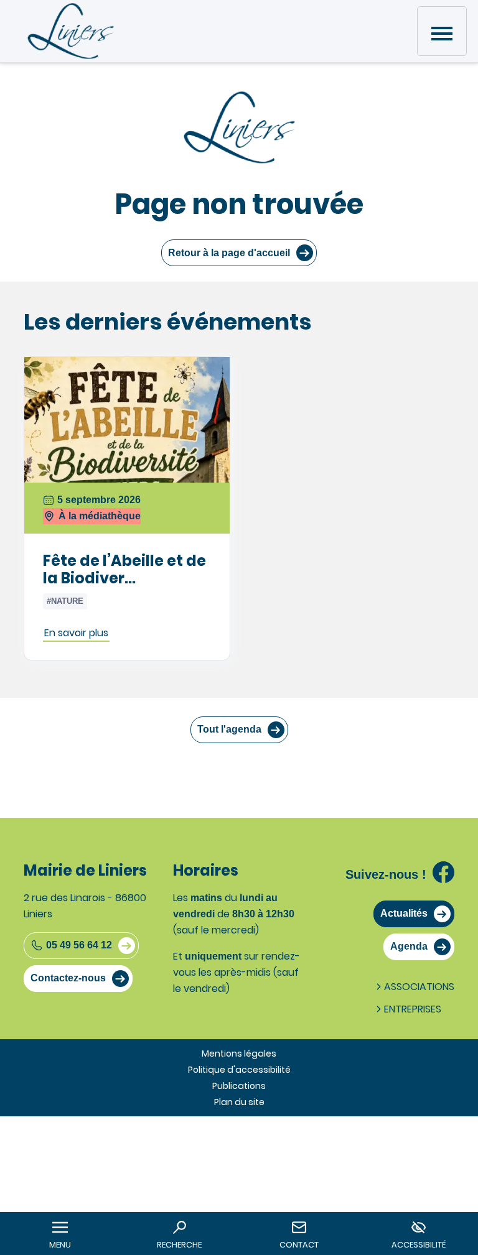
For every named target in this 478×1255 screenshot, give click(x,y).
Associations (419, 986)
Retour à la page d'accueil (229, 253)
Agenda (409, 946)
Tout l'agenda (229, 729)
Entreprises (412, 1009)
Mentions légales (239, 1053)
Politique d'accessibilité (239, 1069)
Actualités (404, 913)
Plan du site (239, 1102)
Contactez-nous (68, 978)
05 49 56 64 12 (79, 945)
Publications (239, 1086)
